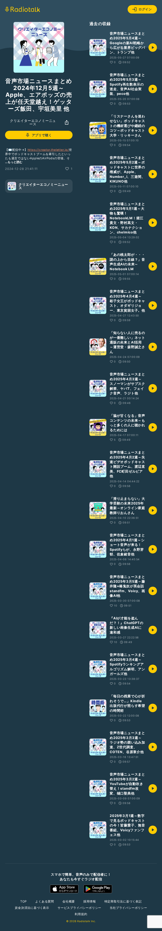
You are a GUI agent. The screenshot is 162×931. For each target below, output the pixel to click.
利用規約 (81, 914)
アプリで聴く (42, 135)
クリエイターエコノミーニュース (33, 122)
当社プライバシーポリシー (128, 907)
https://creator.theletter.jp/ (48, 149)
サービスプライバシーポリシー (79, 907)
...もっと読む (13, 162)
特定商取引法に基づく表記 (123, 901)
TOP (23, 901)
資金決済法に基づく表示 (32, 907)
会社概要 (68, 901)
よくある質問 (44, 901)
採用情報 (89, 901)
